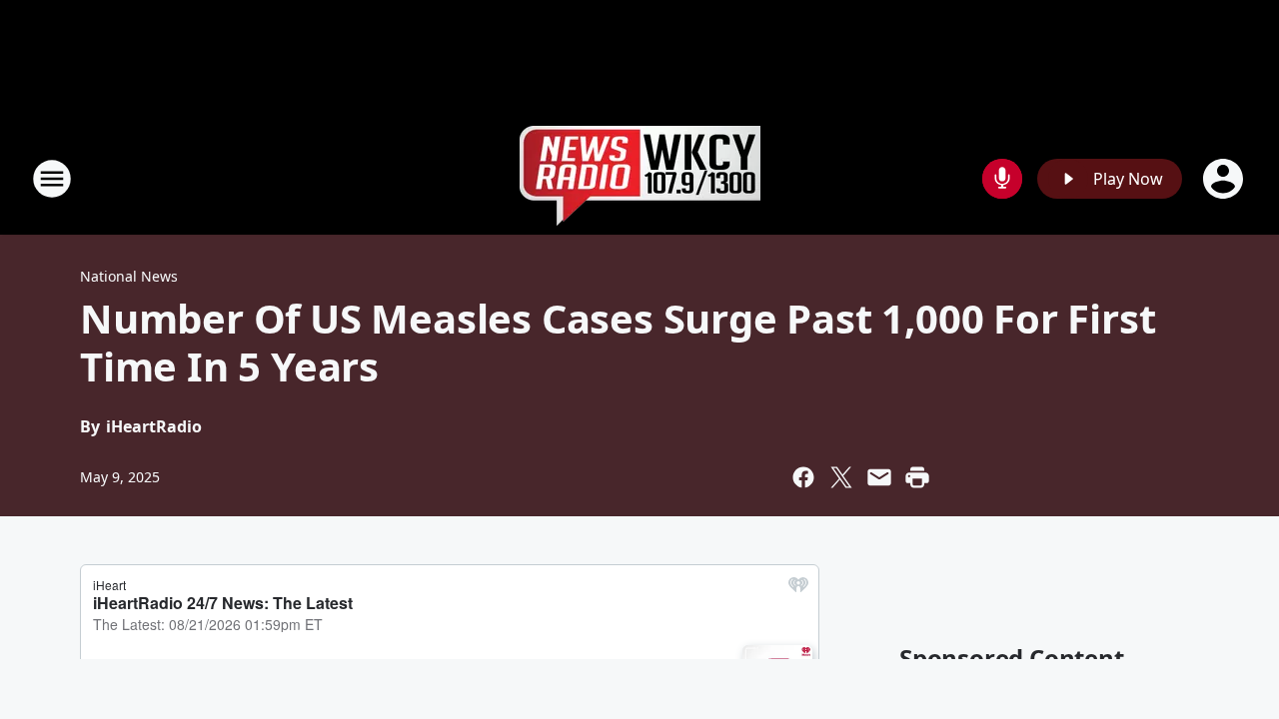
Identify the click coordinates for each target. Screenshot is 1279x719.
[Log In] (1225, 179)
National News (129, 276)
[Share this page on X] (841, 477)
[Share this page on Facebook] (803, 477)
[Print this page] (917, 477)
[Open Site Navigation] (52, 179)
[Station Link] (640, 178)
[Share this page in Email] (879, 477)
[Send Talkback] (1002, 179)
